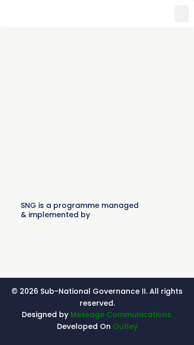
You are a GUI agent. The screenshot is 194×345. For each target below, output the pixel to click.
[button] (181, 13)
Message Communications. (121, 314)
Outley (125, 326)
